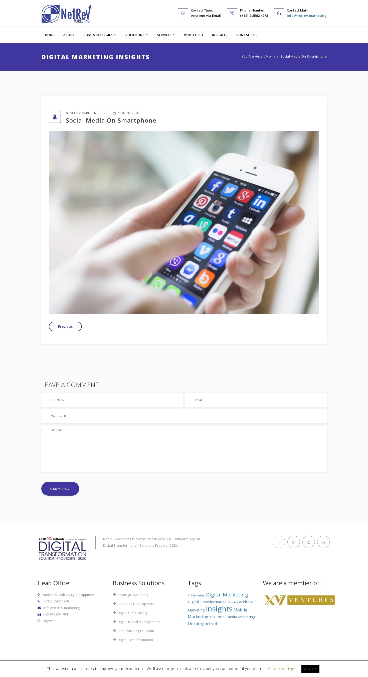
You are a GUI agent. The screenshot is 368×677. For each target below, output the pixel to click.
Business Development (136, 603)
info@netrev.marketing (307, 15)
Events (232, 602)
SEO (212, 617)
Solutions (135, 35)
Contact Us (247, 35)
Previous (65, 326)
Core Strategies (98, 35)
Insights (220, 35)
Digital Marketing (227, 594)
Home (50, 35)
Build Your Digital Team (136, 630)
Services (164, 35)
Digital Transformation (135, 639)
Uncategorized (202, 623)
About (69, 35)
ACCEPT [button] (310, 668)
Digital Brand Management (139, 621)
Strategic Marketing (133, 594)
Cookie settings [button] (281, 668)
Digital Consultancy (133, 612)
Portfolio (193, 35)
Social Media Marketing (235, 616)
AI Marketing (196, 595)
